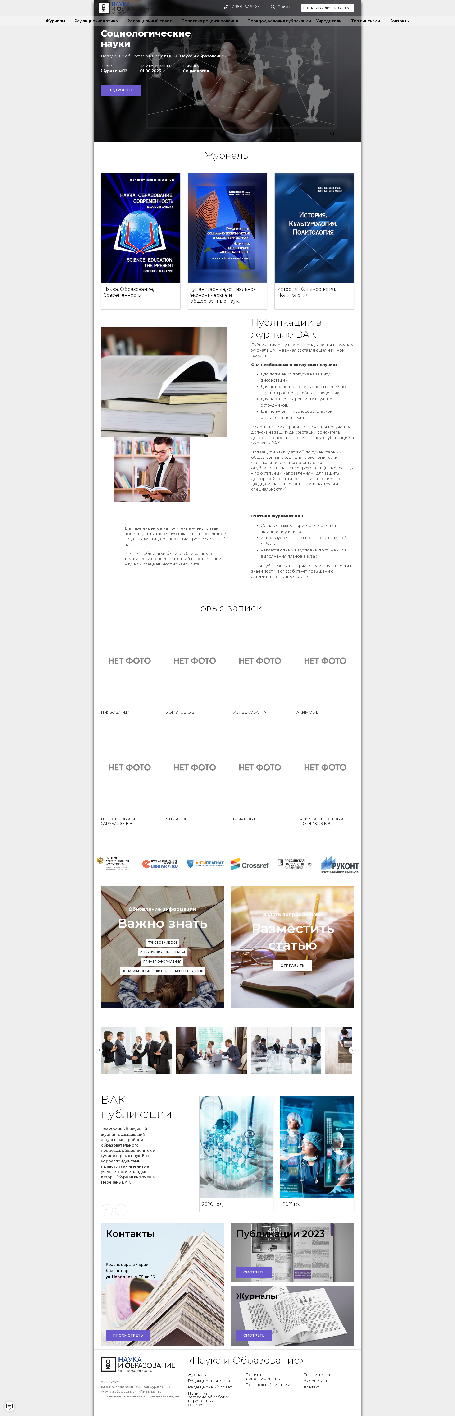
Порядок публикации (268, 1385)
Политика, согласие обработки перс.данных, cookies (208, 1399)
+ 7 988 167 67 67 (243, 7)
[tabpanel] (227, 71)
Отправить (293, 965)
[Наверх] (442, 1403)
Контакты (399, 21)
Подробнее (121, 90)
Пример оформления (162, 961)
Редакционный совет (149, 21)
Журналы (55, 21)
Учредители (329, 21)
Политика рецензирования (209, 21)
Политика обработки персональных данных (162, 971)
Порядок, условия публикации (277, 21)
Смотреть (254, 1272)
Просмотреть (128, 1335)
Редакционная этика (96, 21)
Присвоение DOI (162, 942)
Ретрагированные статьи (162, 952)
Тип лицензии (365, 21)
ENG (348, 8)
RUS (337, 8)
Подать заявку (316, 8)
